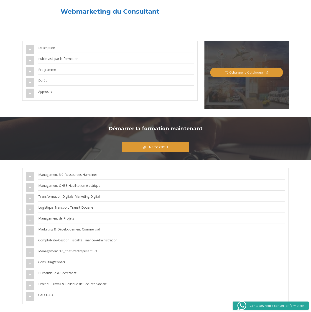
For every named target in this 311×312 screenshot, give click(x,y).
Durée (42, 80)
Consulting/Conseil (52, 262)
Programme (47, 69)
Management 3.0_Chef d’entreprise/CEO (67, 251)
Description (46, 48)
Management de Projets (56, 218)
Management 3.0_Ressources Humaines (67, 174)
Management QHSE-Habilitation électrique (69, 185)
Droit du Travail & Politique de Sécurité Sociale (72, 284)
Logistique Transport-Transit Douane (65, 207)
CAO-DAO (45, 295)
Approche (45, 91)
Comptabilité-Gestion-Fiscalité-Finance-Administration (77, 240)
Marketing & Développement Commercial (69, 229)
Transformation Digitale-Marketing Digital (69, 196)
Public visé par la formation (58, 58)
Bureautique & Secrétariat (57, 273)
